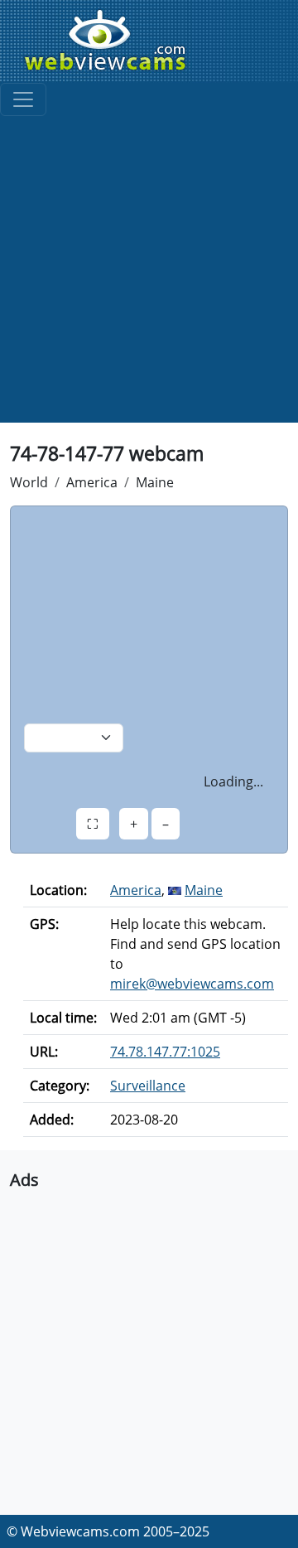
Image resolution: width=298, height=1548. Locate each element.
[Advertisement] (149, 273)
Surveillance (147, 1085)
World (29, 482)
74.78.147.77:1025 (165, 1051)
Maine (155, 482)
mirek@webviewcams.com (192, 984)
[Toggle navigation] (23, 99)
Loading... (233, 781)
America (92, 482)
